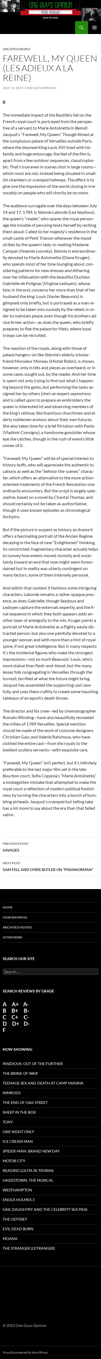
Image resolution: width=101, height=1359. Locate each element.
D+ (15, 1023)
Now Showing (15, 917)
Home (8, 907)
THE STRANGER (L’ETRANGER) (29, 1248)
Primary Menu (94, 27)
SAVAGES (16, 847)
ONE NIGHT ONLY (18, 1131)
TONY (8, 1122)
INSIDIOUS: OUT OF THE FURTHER (33, 1063)
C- (26, 1017)
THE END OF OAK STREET (25, 1102)
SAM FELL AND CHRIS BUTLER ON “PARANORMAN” (48, 866)
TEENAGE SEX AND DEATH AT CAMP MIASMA (43, 1083)
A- (26, 1004)
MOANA (10, 1238)
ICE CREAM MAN (18, 1141)
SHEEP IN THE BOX (19, 1112)
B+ (15, 1010)
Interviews (12, 937)
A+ (15, 1004)
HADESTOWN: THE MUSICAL (28, 1180)
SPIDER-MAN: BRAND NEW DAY (31, 1151)
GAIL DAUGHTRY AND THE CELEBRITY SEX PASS (45, 1209)
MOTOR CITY (14, 1160)
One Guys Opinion (40, 88)
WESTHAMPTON (17, 1190)
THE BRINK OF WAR (20, 1073)
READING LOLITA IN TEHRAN (28, 1170)
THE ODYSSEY (15, 1219)
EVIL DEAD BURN (18, 1228)
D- (26, 1023)
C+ (15, 1017)
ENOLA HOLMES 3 (18, 1199)
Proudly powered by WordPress (25, 1352)
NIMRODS (11, 1092)
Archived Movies (17, 927)
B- (26, 1010)
